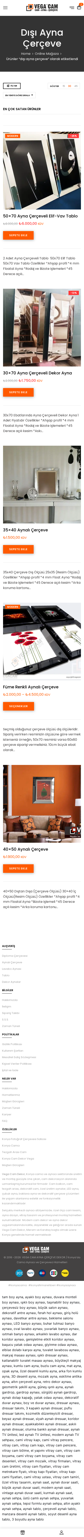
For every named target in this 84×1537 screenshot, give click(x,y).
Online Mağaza (47, 53)
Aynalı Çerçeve (12, 962)
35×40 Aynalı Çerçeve (25, 530)
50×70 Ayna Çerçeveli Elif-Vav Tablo (40, 216)
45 (76, 86)
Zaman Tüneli (11, 1026)
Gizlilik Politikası (12, 1044)
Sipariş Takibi (10, 1013)
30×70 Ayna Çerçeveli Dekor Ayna (37, 373)
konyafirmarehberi (43, 1285)
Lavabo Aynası (11, 969)
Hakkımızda (10, 1000)
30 (69, 86)
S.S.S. (5, 1019)
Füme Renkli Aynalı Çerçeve (31, 687)
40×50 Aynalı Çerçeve (25, 849)
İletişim (6, 1006)
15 (64, 86)
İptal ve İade (10, 1070)
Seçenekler (18, 706)
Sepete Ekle (18, 235)
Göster (54, 86)
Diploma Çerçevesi (15, 956)
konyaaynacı (67, 1285)
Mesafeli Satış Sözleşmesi (19, 1057)
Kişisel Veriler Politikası (17, 1064)
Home (26, 53)
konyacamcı (19, 1285)
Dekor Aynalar (11, 982)
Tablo (6, 975)
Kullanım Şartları (12, 1051)
